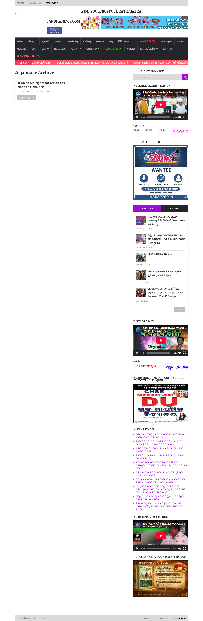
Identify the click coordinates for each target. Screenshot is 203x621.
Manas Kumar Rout (43, 91)
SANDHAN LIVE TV (29, 56)
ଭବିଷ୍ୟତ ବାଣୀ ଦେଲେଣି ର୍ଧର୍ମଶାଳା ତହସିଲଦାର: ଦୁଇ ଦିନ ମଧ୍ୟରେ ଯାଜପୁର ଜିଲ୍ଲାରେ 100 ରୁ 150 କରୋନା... (166, 292)
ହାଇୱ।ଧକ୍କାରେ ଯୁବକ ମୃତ (160, 253)
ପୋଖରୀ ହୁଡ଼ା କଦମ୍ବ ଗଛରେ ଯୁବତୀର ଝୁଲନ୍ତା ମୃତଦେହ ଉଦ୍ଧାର (165, 273)
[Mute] (179, 117)
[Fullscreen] (184, 117)
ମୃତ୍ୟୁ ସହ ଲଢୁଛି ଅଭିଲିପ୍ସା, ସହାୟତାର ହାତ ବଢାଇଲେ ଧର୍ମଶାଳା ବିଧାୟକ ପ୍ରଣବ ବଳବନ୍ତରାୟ (166, 239)
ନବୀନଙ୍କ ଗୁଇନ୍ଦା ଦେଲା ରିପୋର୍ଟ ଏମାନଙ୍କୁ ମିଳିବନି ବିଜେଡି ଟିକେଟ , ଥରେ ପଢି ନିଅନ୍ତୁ (166, 220)
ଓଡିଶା (20, 41)
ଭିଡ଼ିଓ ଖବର (123, 41)
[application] (160, 104)
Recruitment (52, 3)
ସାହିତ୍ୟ (74, 48)
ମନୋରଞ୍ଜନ (166, 41)
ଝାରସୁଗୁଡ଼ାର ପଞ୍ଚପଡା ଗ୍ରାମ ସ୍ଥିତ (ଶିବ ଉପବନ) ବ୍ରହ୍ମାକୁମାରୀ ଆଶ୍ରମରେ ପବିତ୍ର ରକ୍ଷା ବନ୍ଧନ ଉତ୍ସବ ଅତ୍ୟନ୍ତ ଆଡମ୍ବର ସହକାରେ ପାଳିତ (160, 489)
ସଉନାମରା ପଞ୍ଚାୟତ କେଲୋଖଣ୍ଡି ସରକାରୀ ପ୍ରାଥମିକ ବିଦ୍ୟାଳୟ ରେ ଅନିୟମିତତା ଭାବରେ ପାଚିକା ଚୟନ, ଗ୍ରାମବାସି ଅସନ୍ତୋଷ (162, 465)
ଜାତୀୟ (58, 41)
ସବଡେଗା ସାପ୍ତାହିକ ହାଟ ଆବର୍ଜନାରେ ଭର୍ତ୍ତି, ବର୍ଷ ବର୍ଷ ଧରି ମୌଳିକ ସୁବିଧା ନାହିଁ (148, 62)
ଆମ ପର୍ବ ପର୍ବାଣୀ (147, 48)
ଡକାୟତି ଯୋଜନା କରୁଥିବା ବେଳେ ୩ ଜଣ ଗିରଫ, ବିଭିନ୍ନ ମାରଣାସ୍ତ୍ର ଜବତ (73, 62)
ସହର (44, 48)
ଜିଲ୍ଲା (31, 41)
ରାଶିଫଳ (131, 48)
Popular (147, 208)
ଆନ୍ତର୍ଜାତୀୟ (72, 41)
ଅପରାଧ (181, 41)
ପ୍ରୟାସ (100, 41)
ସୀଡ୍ (111, 41)
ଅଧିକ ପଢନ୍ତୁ (24, 97)
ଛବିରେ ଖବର (60, 48)
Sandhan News (39, 618)
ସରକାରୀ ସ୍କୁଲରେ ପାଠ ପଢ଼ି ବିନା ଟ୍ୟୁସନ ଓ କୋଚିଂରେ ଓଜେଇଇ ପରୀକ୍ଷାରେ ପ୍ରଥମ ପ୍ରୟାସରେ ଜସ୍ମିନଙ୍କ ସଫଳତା (159, 506)
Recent (175, 208)
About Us (21, 3)
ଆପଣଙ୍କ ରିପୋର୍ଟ (113, 48)
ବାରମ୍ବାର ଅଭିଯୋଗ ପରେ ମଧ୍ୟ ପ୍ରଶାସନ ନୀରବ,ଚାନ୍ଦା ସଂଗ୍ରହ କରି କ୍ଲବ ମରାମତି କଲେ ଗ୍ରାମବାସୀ (160, 480)
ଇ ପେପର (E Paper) (145, 41)
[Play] (137, 117)
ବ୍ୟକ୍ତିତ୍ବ (91, 48)
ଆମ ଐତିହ (168, 48)
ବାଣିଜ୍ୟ (87, 41)
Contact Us (35, 3)
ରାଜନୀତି (45, 41)
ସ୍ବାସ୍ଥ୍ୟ (21, 48)
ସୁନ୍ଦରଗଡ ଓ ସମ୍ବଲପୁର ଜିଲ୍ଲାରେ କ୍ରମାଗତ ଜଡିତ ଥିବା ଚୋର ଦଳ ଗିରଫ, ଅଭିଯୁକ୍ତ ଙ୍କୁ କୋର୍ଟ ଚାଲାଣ (160, 442)
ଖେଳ (34, 48)
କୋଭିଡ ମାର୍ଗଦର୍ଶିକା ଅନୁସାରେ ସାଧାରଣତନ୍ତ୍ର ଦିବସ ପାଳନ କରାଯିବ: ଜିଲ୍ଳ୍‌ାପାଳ (41, 85)
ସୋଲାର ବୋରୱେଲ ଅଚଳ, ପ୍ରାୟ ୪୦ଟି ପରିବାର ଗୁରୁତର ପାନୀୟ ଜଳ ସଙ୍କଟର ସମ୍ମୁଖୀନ (160, 435)
